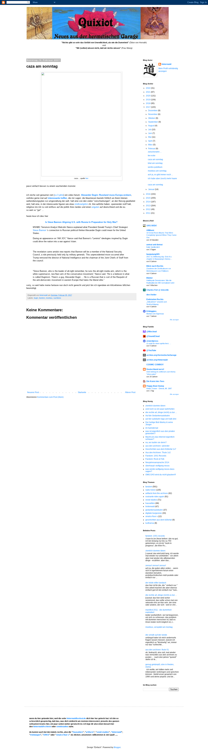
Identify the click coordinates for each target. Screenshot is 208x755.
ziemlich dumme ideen (155, 406)
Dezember (153, 110)
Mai (150, 137)
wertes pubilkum (155, 167)
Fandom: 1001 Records (155, 456)
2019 (148, 99)
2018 (148, 103)
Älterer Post (130, 392)
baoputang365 (153, 254)
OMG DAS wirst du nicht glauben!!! (160, 474)
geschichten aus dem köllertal (158, 520)
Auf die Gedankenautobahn (157, 415)
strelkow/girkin (81, 204)
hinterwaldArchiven (42, 726)
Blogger (117, 747)
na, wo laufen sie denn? (156, 442)
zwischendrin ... (155, 152)
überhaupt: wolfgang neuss (157, 466)
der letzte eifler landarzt (155, 583)
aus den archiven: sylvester (157, 446)
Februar (152, 148)
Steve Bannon (39, 230)
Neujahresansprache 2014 (157, 462)
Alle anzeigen (174, 320)
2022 (148, 88)
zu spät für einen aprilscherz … (158, 343)
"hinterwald (116, 732)
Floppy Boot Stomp (155, 386)
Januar (151, 189)
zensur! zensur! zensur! (155, 565)
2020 (148, 96)
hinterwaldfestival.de (76, 718)
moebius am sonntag (157, 171)
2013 (148, 205)
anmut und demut (154, 244)
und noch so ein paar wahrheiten (160, 409)
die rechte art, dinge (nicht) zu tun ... (161, 412)
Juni (150, 133)
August (151, 126)
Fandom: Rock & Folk (154, 459)
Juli (150, 129)
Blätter (149, 278)
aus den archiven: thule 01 (157, 650)
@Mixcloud (151, 331)
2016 (148, 194)
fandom (42, 298)
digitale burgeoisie (153, 513)
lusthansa (149, 523)
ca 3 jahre (59, 195)
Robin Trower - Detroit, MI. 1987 (159, 388)
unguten (95, 207)
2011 (148, 213)
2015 (148, 198)
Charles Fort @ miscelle (157, 290)
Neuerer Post (33, 392)
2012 (148, 209)
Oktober (152, 118)
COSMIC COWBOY (155, 364)
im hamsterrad (151, 428)
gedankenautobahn (154, 510)
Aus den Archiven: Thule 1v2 (158, 452)
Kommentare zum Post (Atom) (50, 397)
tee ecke (151, 155)
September (153, 122)
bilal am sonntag (155, 163)
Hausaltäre (78, 732)
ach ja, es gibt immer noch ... (160, 174)
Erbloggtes (151, 311)
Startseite (82, 392)
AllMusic (150, 230)
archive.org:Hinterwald (157, 360)
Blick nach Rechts (154, 266)
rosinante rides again (154, 496)
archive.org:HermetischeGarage (161, 355)
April (150, 141)
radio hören (150, 490)
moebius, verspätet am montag (159, 627)
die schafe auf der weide (156, 635)
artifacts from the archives (156, 493)
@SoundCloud (153, 336)
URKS (46, 735)
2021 (148, 92)
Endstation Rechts (154, 299)
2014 (148, 202)
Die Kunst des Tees (155, 381)
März (150, 145)
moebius (49, 298)
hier (86, 178)
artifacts (90, 732)
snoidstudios (62, 726)
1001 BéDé (151, 225)
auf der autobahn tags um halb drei (160, 419)
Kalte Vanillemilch (153, 247)
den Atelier (151, 295)
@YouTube (151, 350)
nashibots (57, 298)
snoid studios (151, 500)
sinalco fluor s (151, 516)
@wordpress (152, 341)
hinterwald (166, 64)
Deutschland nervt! (155, 369)
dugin (36, 298)
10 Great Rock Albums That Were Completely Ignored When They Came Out (161, 235)
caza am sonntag (155, 159)
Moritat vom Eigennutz (155, 314)
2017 (148, 107)
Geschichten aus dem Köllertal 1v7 (160, 449)
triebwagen (35, 735)
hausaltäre (150, 503)
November (153, 114)
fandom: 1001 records (155, 536)
